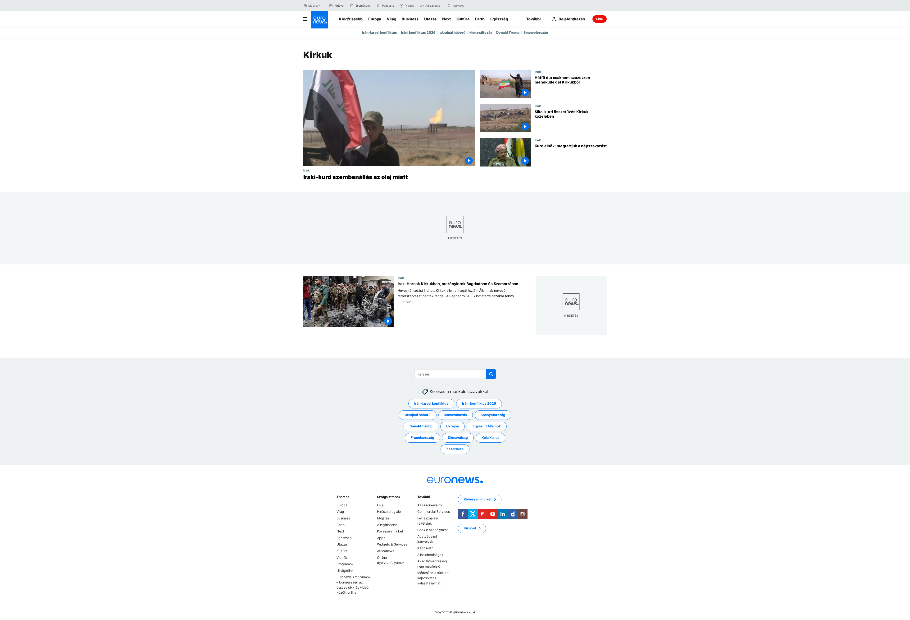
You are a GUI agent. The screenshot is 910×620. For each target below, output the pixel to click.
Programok (345, 564)
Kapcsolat (425, 548)
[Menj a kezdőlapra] (319, 19)
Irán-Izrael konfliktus (379, 32)
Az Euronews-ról (429, 505)
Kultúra (462, 19)
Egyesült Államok (487, 426)
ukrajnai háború (452, 32)
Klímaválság (458, 438)
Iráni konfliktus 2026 (418, 32)
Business (410, 19)
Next (446, 19)
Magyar (313, 5)
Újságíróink (345, 571)
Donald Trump (507, 32)
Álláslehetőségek (430, 555)
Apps (381, 538)
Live (599, 19)
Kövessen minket (390, 531)
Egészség (499, 19)
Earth (479, 19)
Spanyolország (535, 32)
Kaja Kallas (490, 438)
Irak (306, 170)
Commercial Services (433, 512)
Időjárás (383, 518)
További (423, 497)
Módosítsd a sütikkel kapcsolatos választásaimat (433, 578)
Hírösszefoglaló (389, 512)
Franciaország (422, 438)
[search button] (449, 5)
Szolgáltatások (388, 497)
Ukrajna (452, 426)
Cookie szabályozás (432, 530)
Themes (343, 497)
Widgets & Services (392, 544)
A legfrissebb (350, 19)
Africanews (385, 551)
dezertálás (455, 449)
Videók (342, 557)
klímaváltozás (480, 32)
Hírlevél (470, 528)
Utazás (430, 19)
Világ (391, 19)
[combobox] (473, 5)
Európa (374, 19)
